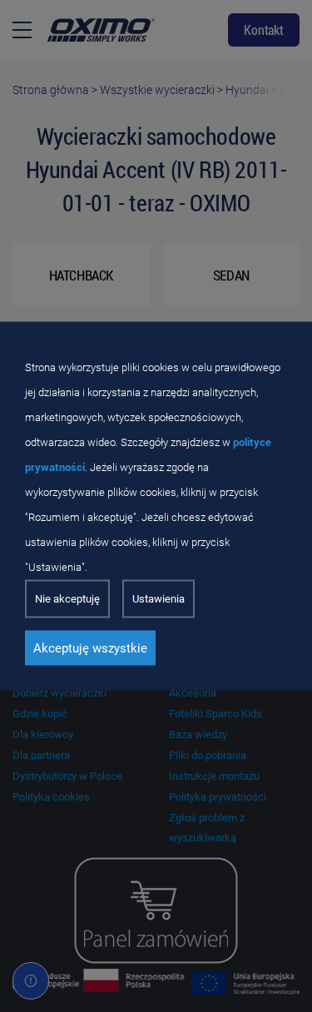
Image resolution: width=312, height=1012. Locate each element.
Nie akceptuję (67, 599)
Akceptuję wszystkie (90, 648)
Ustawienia (158, 599)
